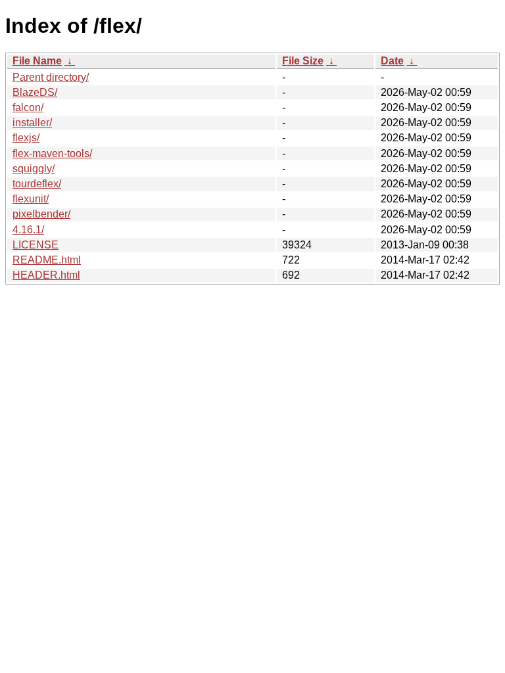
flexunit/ (30, 198)
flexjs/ (25, 137)
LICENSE (35, 244)
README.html (46, 260)
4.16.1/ (28, 229)
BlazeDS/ (34, 92)
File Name (37, 60)
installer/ (32, 122)
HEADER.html (46, 275)
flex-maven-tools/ (52, 153)
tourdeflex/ (36, 183)
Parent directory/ (50, 77)
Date (392, 60)
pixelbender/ (41, 214)
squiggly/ (33, 168)
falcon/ (27, 107)
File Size (303, 60)
